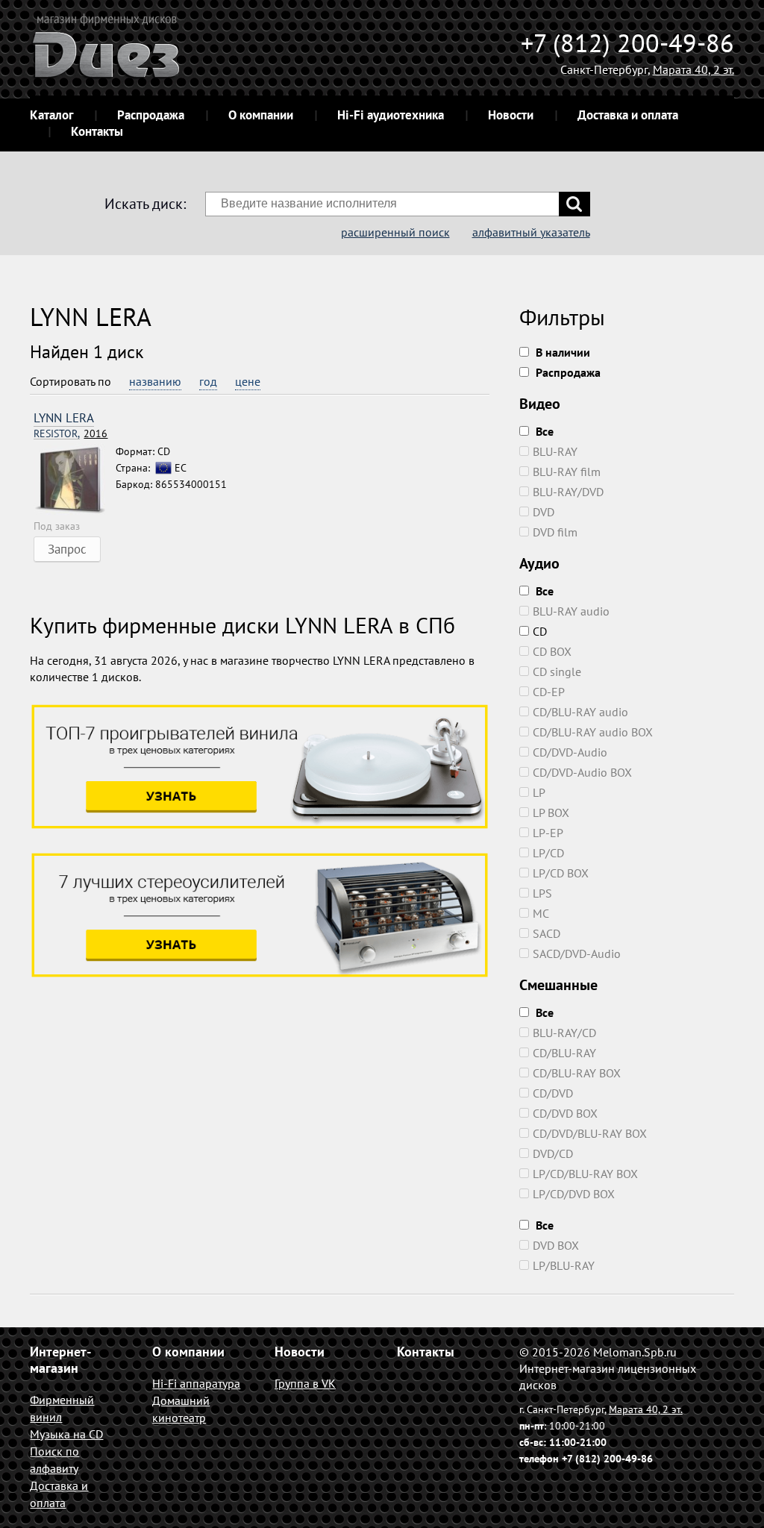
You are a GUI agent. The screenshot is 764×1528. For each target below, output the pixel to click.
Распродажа (150, 115)
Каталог (51, 115)
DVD (543, 511)
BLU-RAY (555, 451)
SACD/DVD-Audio (577, 953)
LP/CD (548, 852)
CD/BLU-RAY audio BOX (593, 731)
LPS (542, 893)
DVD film (555, 532)
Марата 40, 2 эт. (693, 69)
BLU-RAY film (567, 471)
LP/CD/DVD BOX (574, 1193)
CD (540, 631)
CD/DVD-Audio (570, 752)
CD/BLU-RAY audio (580, 711)
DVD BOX (556, 1245)
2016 (70, 433)
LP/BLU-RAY (564, 1265)
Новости (510, 115)
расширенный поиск (395, 232)
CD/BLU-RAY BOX (577, 1072)
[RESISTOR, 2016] (75, 480)
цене (247, 381)
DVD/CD (553, 1153)
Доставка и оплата (627, 115)
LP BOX (551, 812)
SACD (546, 933)
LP (539, 792)
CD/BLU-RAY (564, 1052)
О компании (260, 115)
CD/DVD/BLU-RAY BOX (590, 1133)
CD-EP (549, 691)
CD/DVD (553, 1093)
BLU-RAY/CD (564, 1032)
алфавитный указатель (531, 232)
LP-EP (548, 832)
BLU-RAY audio (571, 611)
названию (155, 381)
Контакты (97, 131)
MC (541, 913)
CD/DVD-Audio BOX (582, 772)
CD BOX (552, 651)
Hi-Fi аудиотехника (390, 115)
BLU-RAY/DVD (568, 491)
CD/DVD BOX (565, 1113)
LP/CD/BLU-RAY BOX (585, 1173)
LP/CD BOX (561, 872)
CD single (557, 671)
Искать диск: (145, 203)
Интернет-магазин (60, 1360)
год (208, 381)
